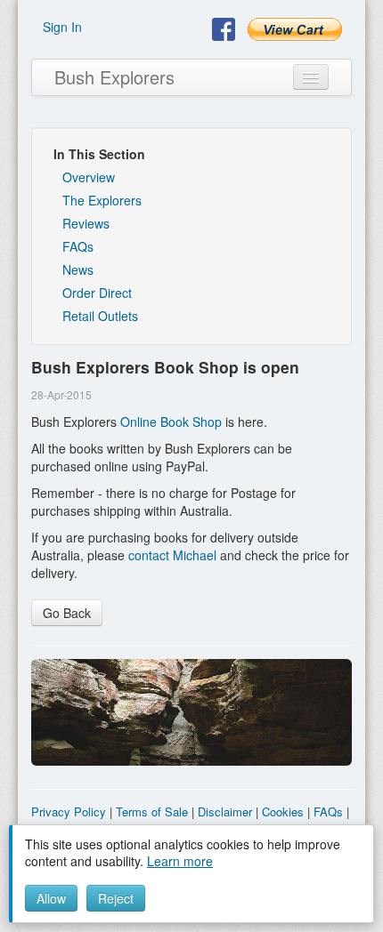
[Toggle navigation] (311, 77)
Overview (88, 177)
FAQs (78, 246)
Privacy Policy (68, 811)
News (78, 269)
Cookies (283, 811)
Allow (51, 898)
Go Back (67, 613)
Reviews (86, 223)
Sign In (62, 27)
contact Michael (172, 555)
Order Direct (97, 292)
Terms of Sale (152, 811)
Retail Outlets (100, 316)
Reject (116, 898)
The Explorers (102, 200)
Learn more (180, 861)
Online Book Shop (171, 421)
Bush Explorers (114, 77)
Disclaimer (225, 811)
